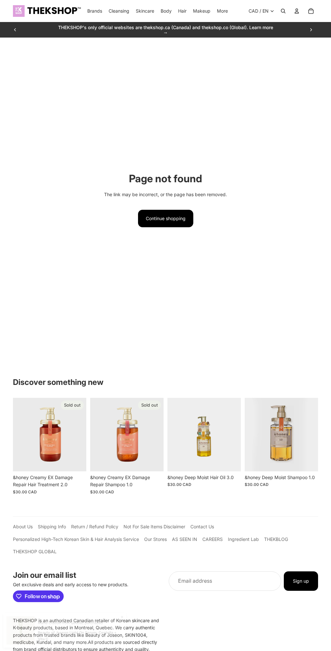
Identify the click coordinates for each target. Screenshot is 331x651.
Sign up (301, 581)
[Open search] (283, 11)
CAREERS (212, 539)
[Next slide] (311, 30)
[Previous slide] (15, 30)
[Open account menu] (297, 11)
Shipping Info (52, 526)
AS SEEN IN (184, 539)
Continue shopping (166, 218)
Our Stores (155, 539)
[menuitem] (222, 11)
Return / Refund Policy (94, 526)
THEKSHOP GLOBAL (35, 551)
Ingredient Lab (243, 539)
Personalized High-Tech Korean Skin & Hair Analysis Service (76, 539)
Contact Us (202, 526)
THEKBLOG (276, 539)
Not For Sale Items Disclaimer (154, 526)
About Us (23, 526)
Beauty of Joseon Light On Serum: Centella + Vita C (77, 635)
